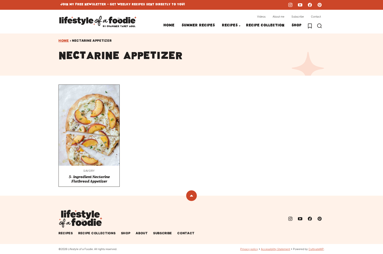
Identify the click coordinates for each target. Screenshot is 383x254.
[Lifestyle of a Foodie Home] (98, 22)
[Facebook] (310, 5)
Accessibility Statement (275, 249)
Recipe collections (97, 233)
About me (278, 16)
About (142, 233)
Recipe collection (265, 26)
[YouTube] (300, 5)
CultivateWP (316, 249)
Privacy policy (249, 249)
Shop (296, 26)
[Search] (319, 26)
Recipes (230, 26)
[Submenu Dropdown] (239, 26)
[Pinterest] (319, 5)
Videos (261, 16)
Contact (316, 16)
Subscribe (297, 16)
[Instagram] (290, 5)
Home (168, 26)
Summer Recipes (198, 26)
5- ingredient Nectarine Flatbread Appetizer (89, 179)
